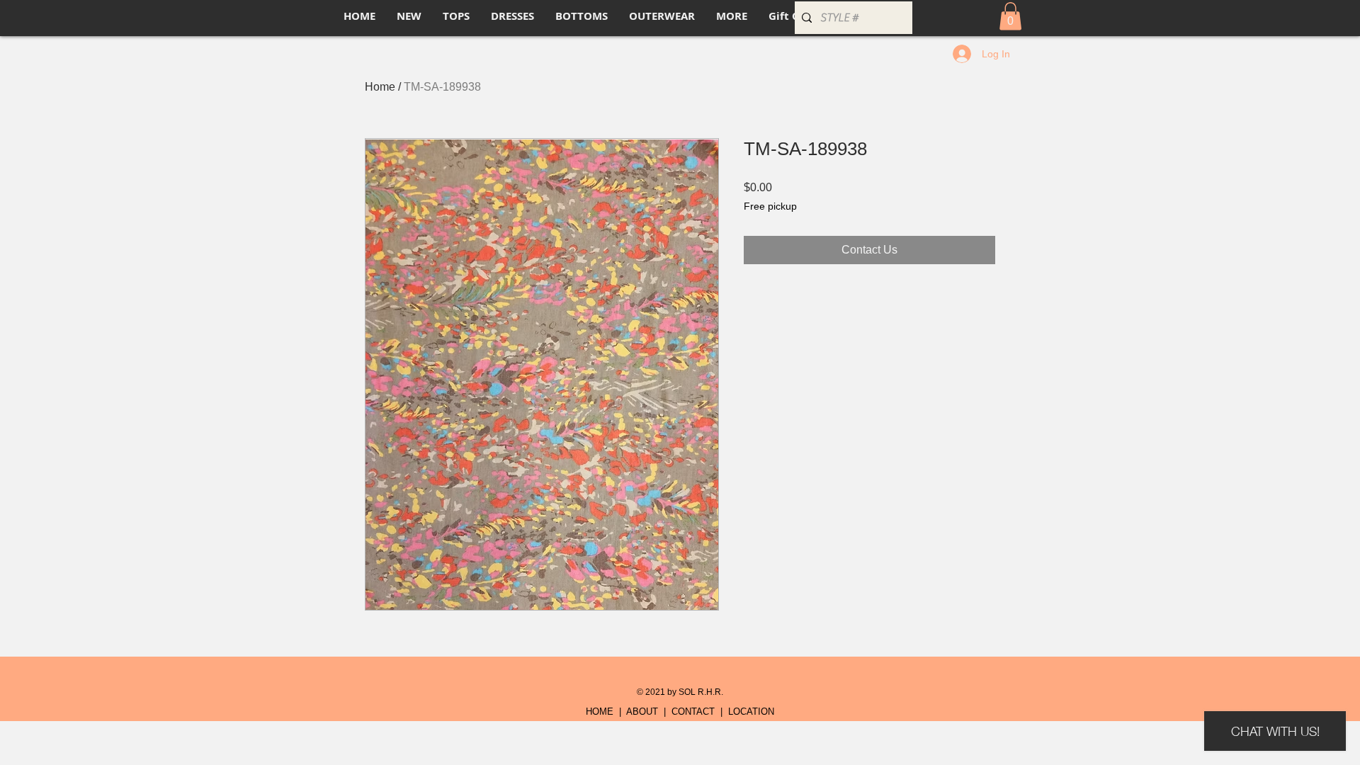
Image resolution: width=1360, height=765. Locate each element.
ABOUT (642, 711)
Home (380, 87)
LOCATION (751, 711)
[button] (1010, 16)
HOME (599, 711)
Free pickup (770, 206)
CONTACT (693, 711)
